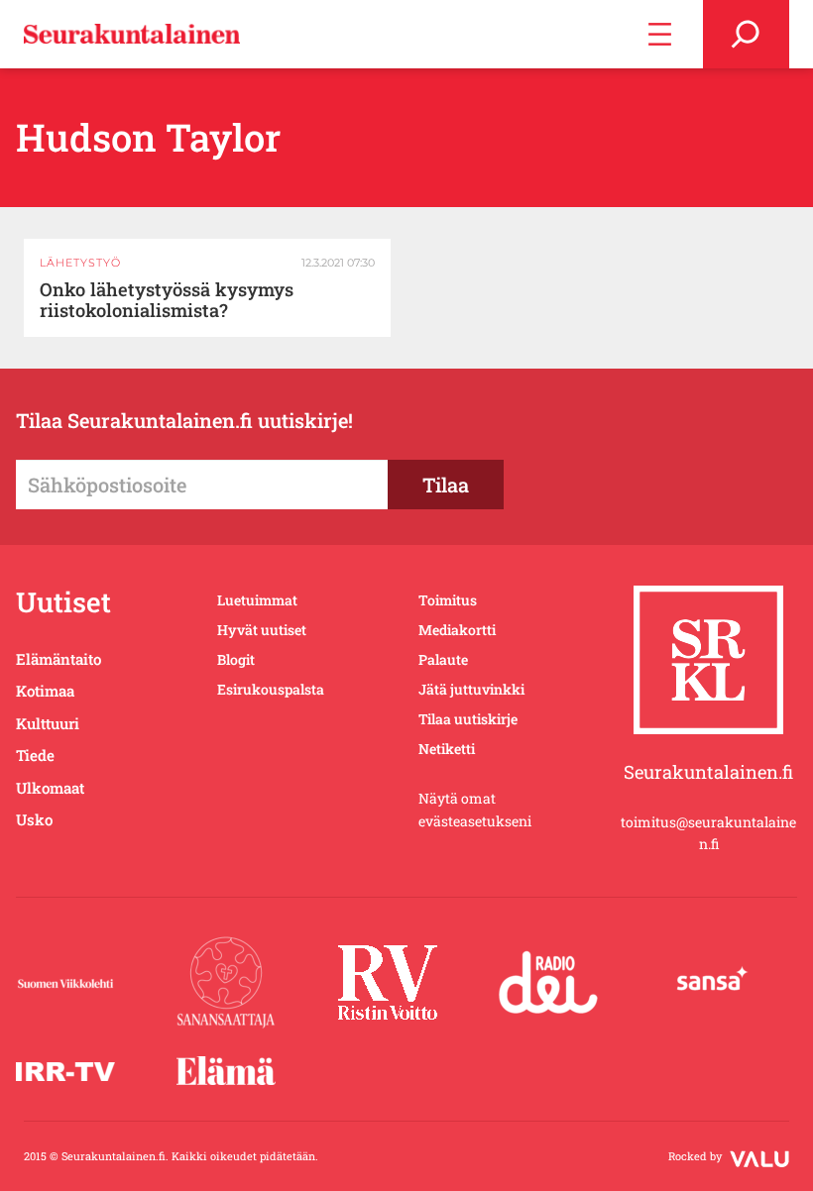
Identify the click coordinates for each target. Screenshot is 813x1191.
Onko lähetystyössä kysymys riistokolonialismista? (166, 300)
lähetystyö (80, 263)
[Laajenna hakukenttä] (746, 34)
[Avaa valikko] (659, 34)
